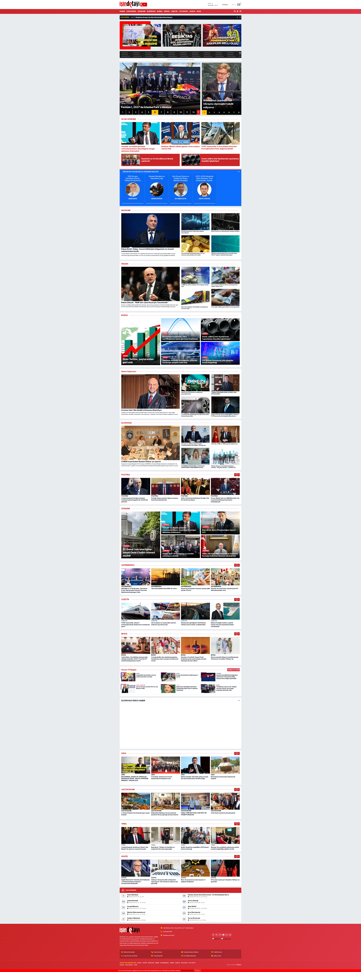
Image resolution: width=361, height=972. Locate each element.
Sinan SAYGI (132, 198)
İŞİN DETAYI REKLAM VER (128, 963)
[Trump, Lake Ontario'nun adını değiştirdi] (141, 35)
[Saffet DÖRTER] (204, 189)
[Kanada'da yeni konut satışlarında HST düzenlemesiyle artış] (225, 577)
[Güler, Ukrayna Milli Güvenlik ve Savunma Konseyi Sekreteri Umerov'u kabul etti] (220, 546)
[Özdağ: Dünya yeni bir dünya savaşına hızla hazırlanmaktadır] (165, 486)
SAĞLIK (192, 11)
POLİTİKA (124, 496)
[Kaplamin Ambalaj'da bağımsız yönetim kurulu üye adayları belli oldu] (180, 353)
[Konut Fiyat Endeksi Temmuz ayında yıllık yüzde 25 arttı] (195, 577)
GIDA (123, 774)
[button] (237, 17)
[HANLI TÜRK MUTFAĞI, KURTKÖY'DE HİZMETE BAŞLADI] (195, 801)
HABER (122, 11)
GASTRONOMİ (126, 811)
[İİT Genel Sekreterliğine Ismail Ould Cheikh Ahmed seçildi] (140, 535)
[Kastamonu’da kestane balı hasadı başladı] (225, 765)
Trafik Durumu (217, 952)
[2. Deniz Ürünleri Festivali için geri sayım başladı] (135, 801)
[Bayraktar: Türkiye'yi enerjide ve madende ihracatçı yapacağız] (165, 835)
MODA (123, 655)
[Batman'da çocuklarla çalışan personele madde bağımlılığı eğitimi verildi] (225, 835)
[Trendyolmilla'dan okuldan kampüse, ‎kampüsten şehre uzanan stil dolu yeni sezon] (165, 645)
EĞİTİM (145, 963)
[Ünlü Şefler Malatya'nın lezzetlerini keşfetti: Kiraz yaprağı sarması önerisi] (165, 801)
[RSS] (230, 934)
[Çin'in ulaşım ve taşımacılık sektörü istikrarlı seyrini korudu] (165, 611)
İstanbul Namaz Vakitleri (191, 952)
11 (187, 112)
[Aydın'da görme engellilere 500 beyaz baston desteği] (195, 835)
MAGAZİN (184, 963)
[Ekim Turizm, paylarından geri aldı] (140, 341)
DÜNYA (167, 11)
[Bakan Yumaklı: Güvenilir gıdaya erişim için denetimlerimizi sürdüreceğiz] (195, 765)
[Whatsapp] (226, 934)
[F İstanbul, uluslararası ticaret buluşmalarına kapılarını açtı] (165, 765)
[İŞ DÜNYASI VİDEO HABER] (239, 700)
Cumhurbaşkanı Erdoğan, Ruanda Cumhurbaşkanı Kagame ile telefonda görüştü (134, 499)
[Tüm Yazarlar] (239, 172)
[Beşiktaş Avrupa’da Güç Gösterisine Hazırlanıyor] (182, 35)
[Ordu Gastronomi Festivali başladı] (225, 801)
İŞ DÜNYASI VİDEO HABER (133, 701)
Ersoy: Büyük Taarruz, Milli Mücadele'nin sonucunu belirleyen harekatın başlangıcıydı (225, 499)
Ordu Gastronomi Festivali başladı (223, 813)
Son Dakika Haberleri (189, 956)
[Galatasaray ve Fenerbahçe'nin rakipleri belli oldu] (222, 35)
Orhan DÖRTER (156, 198)
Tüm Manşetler (158, 956)
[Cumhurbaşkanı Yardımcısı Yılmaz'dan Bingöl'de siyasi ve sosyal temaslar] (135, 835)
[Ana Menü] (240, 11)
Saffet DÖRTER (204, 198)
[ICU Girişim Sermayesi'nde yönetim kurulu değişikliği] (220, 353)
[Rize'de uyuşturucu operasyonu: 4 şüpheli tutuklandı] (195, 868)
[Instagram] (219, 934)
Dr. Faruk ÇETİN (180, 198)
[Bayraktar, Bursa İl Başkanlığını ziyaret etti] (220, 523)
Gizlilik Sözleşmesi (187, 970)
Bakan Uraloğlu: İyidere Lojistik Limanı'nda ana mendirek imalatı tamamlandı (222, 624)
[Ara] (235, 11)
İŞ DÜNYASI (151, 11)
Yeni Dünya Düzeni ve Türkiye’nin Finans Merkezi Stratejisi (180, 178)
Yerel (123, 845)
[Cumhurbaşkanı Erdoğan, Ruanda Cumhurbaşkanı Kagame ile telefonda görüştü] (135, 486)
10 (180, 112)
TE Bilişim (238, 964)
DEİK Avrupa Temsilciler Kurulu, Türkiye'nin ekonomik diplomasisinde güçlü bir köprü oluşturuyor (132, 178)
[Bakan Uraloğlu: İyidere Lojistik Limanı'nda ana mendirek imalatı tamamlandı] (225, 611)
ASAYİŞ (123, 877)
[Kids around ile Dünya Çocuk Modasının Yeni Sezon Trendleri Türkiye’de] (225, 645)
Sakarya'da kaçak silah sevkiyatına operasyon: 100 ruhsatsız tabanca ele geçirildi (164, 881)
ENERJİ (157, 963)
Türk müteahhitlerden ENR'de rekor (164, 588)
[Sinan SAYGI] (133, 189)
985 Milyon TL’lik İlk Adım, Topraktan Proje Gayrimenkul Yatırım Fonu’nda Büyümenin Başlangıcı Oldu (134, 590)
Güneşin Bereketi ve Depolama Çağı (157, 177)
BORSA (159, 11)
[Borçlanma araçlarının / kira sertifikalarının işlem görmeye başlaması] (180, 329)
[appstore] (216, 939)
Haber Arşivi (217, 956)
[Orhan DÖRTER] (157, 189)
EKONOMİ (141, 11)
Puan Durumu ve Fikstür (130, 956)
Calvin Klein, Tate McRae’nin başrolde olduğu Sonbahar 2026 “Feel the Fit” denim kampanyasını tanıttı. (134, 659)
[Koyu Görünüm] (237, 11)
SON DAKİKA (131, 11)
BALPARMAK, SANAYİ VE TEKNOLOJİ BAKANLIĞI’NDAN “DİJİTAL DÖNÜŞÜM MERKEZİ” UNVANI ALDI (134, 778)
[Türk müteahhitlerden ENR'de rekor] (165, 577)
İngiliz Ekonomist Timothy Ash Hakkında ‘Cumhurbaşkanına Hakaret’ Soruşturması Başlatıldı (135, 881)
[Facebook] (213, 934)
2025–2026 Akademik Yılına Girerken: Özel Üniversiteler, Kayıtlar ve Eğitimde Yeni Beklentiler (204, 178)
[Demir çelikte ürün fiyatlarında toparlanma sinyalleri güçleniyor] (220, 329)
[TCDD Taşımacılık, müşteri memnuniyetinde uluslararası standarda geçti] (135, 611)
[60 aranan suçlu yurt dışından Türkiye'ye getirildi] (225, 868)
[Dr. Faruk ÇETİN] (180, 189)
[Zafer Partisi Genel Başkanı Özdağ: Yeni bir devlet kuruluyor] (195, 486)
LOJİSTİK (174, 11)
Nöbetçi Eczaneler (129, 952)
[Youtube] (223, 934)
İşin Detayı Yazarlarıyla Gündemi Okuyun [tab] (140, 172)
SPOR (199, 11)
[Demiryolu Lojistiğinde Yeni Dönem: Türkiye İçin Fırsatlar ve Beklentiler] (195, 611)
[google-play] (226, 939)
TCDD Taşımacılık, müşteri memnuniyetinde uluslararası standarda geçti (135, 624)
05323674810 (167, 931)
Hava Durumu (158, 952)
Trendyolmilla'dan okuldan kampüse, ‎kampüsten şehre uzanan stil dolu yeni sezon (164, 659)
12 (193, 112)
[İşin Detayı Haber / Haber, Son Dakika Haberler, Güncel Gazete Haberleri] (133, 4)
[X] (216, 934)
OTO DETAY (183, 11)
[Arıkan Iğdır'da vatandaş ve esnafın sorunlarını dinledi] (180, 546)
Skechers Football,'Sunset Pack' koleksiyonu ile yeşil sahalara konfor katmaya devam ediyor (193, 659)
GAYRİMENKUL (126, 586)
